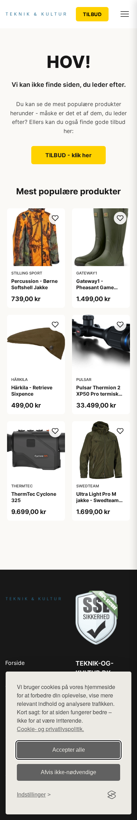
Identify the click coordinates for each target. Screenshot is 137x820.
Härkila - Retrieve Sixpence (31, 390)
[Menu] (125, 14)
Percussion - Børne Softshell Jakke (34, 284)
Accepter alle (68, 750)
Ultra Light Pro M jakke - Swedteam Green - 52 (97, 500)
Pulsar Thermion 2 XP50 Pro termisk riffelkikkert (98, 393)
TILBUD (92, 14)
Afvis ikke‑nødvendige (68, 772)
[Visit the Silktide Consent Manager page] (111, 794)
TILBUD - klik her (68, 155)
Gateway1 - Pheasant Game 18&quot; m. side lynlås (96, 290)
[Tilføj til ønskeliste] (55, 218)
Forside (15, 662)
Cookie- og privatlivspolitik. (50, 729)
